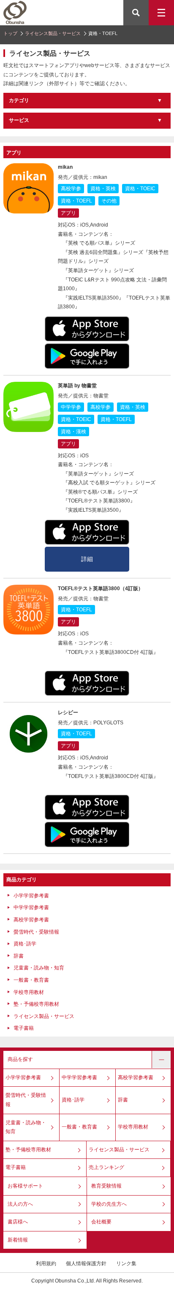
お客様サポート (25, 1186)
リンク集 (126, 1263)
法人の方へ (20, 1204)
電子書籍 (24, 1028)
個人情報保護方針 (86, 1263)
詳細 (87, 559)
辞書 (19, 956)
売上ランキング (106, 1167)
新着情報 (18, 1240)
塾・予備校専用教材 (36, 1004)
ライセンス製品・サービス (53, 33)
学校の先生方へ (109, 1204)
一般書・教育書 (31, 980)
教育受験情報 (106, 1186)
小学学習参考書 (31, 896)
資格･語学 (25, 944)
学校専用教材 (29, 992)
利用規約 (46, 1263)
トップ (10, 33)
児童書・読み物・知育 (39, 968)
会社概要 (101, 1222)
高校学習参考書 (31, 920)
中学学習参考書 (31, 907)
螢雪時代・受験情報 (36, 932)
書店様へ (18, 1222)
